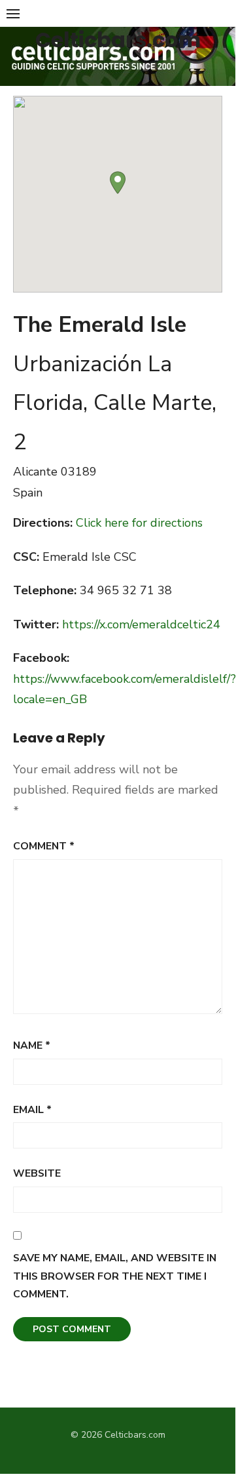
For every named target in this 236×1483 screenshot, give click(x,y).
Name (31, 1045)
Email (32, 1110)
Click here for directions (139, 523)
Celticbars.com (118, 39)
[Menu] (13, 13)
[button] (118, 182)
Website (37, 1173)
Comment (44, 846)
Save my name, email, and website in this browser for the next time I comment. (114, 1276)
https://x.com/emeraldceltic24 (141, 624)
